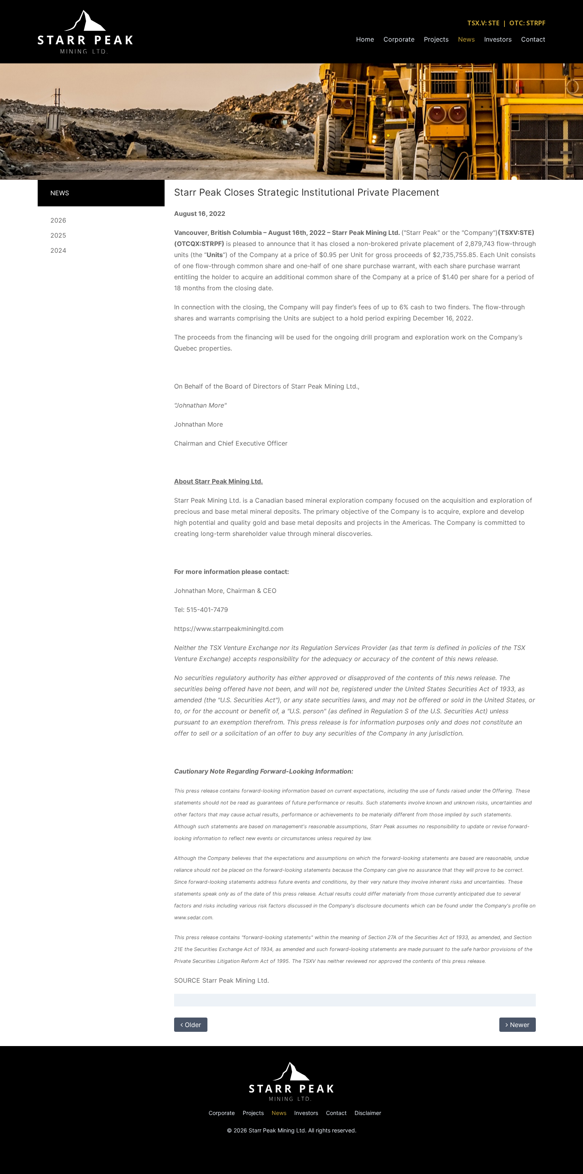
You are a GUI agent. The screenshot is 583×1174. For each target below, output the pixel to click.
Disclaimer (368, 1112)
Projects (436, 39)
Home (365, 39)
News (466, 39)
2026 (58, 220)
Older (192, 1025)
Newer (518, 1025)
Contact (533, 39)
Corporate (399, 39)
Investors (498, 39)
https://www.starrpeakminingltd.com (229, 629)
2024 (58, 250)
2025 (58, 235)
